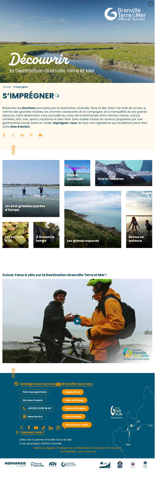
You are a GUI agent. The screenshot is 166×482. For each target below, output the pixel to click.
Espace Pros (72, 392)
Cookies (98, 448)
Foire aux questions (35, 392)
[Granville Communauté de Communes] (68, 464)
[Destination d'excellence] (133, 464)
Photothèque (73, 416)
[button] (57, 95)
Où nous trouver (33, 400)
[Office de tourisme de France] (145, 464)
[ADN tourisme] (52, 464)
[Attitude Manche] (37, 464)
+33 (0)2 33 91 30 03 (39, 408)
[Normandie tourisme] (15, 464)
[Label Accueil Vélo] (120, 464)
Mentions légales (44, 448)
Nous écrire (35, 416)
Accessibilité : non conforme (78, 451)
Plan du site (112, 448)
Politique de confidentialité (74, 448)
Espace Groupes (75, 408)
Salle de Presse (74, 400)
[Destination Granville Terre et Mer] (126, 14)
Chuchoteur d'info (76, 424)
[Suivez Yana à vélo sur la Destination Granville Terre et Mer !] (77, 321)
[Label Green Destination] (105, 464)
